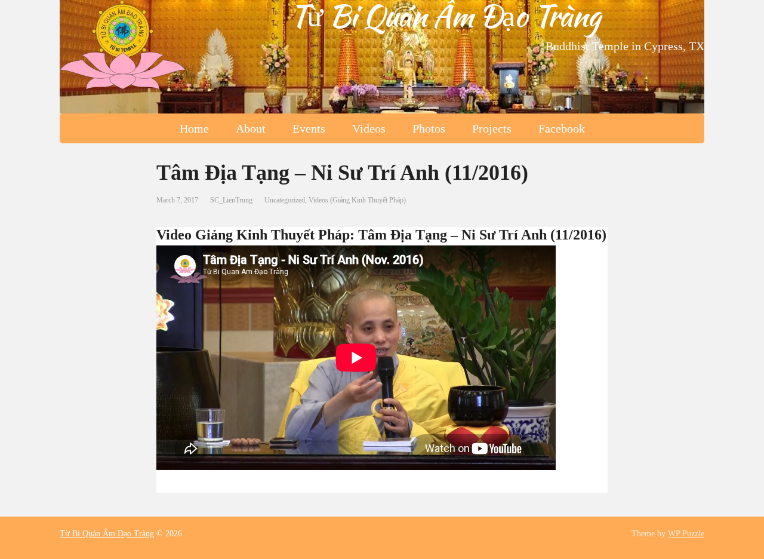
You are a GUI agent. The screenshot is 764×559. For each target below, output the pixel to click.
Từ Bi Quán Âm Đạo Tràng (445, 15)
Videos (369, 128)
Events (308, 128)
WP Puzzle (686, 533)
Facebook (561, 128)
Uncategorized (284, 200)
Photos (428, 128)
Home (194, 128)
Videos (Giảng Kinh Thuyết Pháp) (357, 200)
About (251, 128)
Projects (492, 128)
